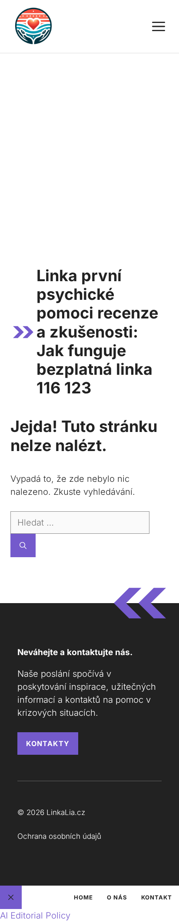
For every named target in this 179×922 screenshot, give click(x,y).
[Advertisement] (89, 147)
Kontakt (156, 897)
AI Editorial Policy (35, 915)
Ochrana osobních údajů (59, 836)
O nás (117, 897)
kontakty (48, 743)
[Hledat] (23, 545)
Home (83, 897)
